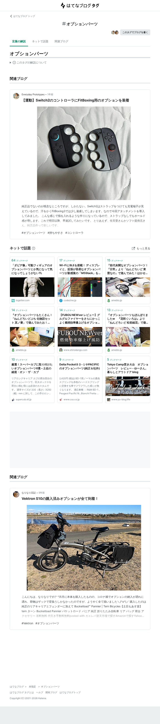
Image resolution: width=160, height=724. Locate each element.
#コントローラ (74, 232)
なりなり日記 (29, 492)
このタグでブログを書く (135, 32)
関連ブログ (61, 41)
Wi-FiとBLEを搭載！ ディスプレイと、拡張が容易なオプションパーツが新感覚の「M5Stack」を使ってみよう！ (79, 269)
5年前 (42, 492)
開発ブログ (51, 692)
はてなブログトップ (70, 692)
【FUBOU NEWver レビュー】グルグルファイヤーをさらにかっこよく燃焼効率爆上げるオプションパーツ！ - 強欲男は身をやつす (79, 319)
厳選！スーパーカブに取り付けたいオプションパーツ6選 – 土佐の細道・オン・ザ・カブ (32, 368)
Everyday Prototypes (33, 94)
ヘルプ (39, 692)
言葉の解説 (19, 41)
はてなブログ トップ (24, 16)
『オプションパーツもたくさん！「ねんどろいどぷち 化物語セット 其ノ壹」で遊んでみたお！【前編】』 (32, 319)
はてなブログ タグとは (22, 692)
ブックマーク (20, 260)
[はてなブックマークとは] (33, 248)
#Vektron (27, 623)
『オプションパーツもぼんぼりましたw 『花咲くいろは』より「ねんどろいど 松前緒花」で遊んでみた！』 (127, 319)
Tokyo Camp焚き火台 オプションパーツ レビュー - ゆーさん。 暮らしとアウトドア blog (127, 368)
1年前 (50, 94)
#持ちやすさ (55, 232)
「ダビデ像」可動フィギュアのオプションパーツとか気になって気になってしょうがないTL (32, 269)
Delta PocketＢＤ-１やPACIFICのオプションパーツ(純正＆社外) (79, 366)
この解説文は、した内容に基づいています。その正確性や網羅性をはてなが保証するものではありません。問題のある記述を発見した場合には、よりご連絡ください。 (28, 63)
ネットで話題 (40, 41)
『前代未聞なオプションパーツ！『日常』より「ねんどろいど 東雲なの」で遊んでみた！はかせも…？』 (127, 269)
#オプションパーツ (33, 232)
